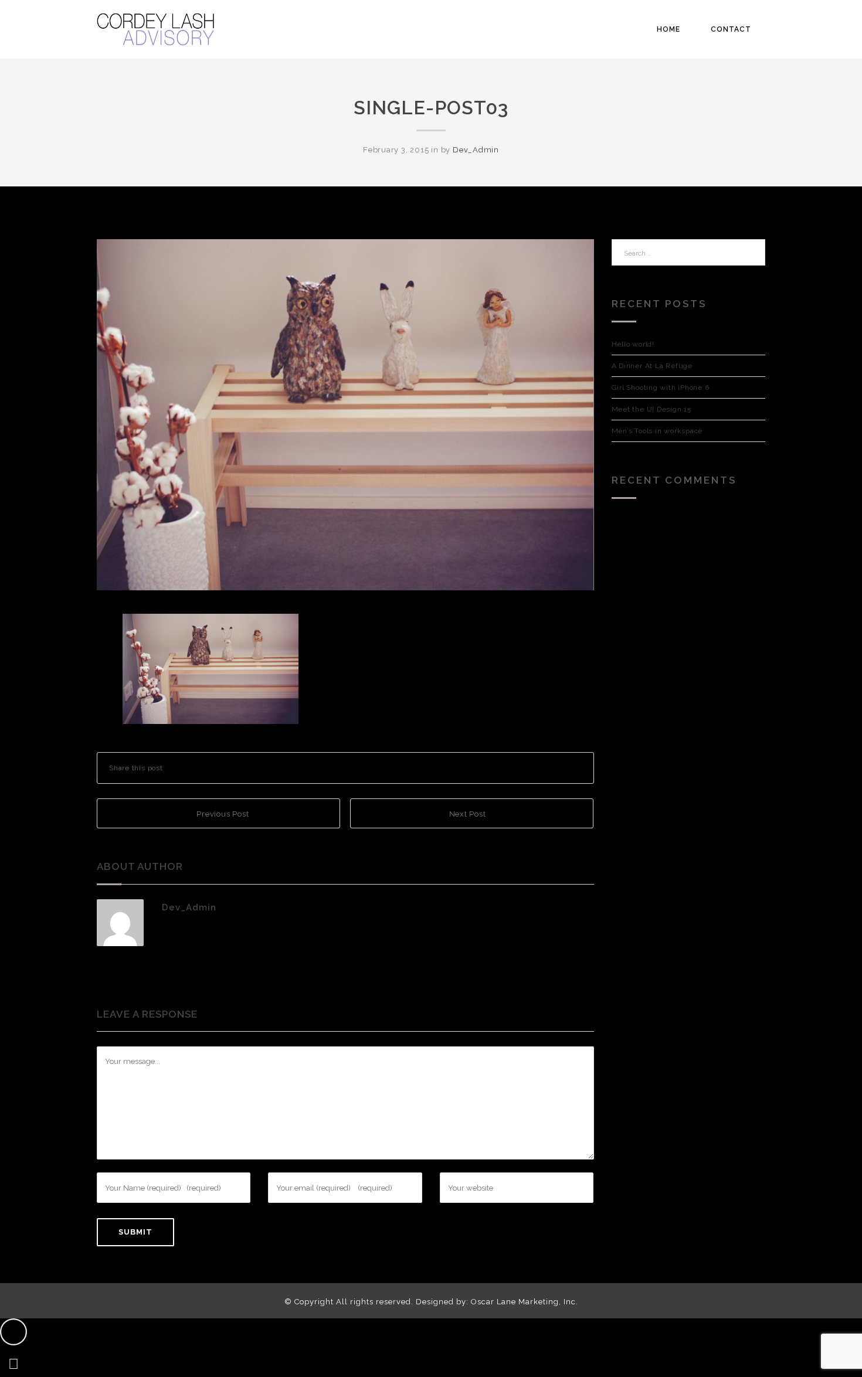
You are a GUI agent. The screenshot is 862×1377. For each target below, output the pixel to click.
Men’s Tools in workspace (657, 431)
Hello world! (633, 344)
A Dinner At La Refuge (652, 366)
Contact (731, 29)
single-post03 (431, 107)
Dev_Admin (476, 149)
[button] (13, 1331)
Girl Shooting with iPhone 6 (661, 387)
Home (668, 29)
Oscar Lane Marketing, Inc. (524, 1301)
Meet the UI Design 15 (651, 409)
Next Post (468, 814)
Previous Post (222, 814)
